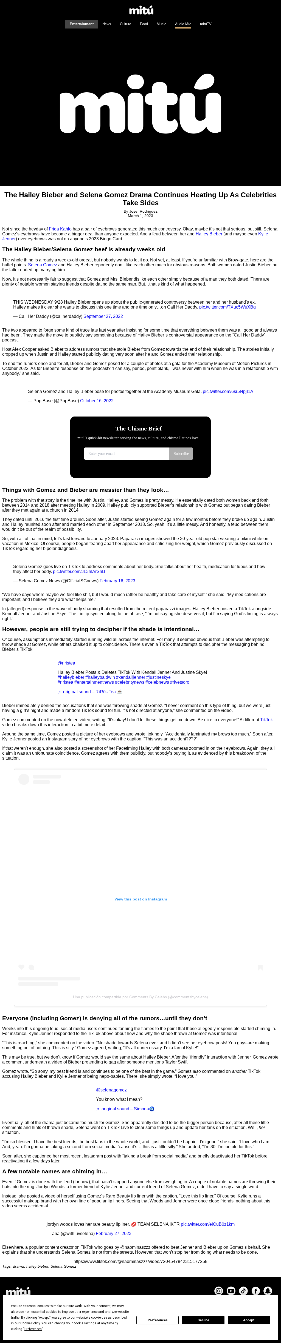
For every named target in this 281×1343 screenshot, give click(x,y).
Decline (203, 1320)
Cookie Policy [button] (30, 1323)
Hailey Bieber (209, 234)
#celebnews (157, 682)
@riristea (66, 663)
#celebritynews (129, 682)
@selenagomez (111, 1090)
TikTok (266, 719)
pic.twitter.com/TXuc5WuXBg (227, 307)
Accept (249, 1320)
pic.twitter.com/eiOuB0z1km (208, 1224)
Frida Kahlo (60, 229)
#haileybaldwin (100, 677)
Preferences (158, 1320)
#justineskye (158, 677)
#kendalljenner (130, 677)
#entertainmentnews (94, 682)
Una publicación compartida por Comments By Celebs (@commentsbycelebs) (140, 997)
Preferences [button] (33, 1329)
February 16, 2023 (117, 580)
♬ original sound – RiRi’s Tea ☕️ (90, 691)
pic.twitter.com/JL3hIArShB (79, 571)
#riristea (65, 682)
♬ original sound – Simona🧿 (125, 1109)
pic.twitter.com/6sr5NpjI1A (228, 391)
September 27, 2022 (103, 316)
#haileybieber (71, 677)
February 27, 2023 (113, 1233)
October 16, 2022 (97, 400)
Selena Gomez (42, 265)
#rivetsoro (179, 682)
